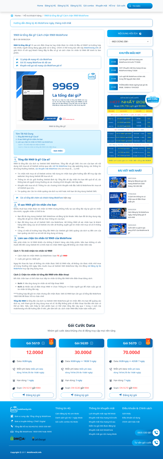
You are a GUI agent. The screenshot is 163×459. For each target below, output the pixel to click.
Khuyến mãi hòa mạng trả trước (103, 417)
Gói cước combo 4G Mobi (66, 421)
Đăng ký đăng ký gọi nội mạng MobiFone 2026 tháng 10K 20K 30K (137, 183)
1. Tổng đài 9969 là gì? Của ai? (27, 137)
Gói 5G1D (33, 343)
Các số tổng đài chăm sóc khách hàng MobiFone (41, 197)
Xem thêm (58, 151)
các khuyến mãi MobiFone (46, 168)
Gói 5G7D (130, 343)
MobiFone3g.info (91, 47)
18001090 (37, 431)
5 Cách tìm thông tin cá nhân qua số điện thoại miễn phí (136, 199)
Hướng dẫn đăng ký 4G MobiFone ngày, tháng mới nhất (42, 23)
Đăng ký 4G (50, 5)
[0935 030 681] (156, 432)
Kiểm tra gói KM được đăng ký (102, 426)
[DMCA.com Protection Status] (17, 438)
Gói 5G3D (81, 343)
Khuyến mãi (101, 5)
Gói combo (88, 5)
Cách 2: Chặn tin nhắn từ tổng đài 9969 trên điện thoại (37, 147)
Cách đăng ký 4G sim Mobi (67, 413)
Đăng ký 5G (76, 5)
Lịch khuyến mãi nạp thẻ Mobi (102, 413)
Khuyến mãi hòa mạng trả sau (102, 421)
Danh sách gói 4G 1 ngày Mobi (69, 417)
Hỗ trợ (112, 5)
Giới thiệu (126, 413)
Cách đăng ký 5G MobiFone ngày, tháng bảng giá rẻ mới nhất (138, 214)
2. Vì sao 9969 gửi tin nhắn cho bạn (29, 139)
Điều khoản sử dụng (131, 417)
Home (40, 5)
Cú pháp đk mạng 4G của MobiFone (36, 59)
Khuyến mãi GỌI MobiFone (101, 430)
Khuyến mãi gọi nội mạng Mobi (103, 434)
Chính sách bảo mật (131, 421)
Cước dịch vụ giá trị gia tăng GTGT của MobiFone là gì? (138, 230)
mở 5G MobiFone (60, 166)
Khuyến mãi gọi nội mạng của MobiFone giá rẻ (41, 65)
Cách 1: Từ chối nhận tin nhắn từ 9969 (31, 145)
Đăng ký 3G (63, 5)
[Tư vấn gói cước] (156, 442)
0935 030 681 (45, 426)
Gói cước (121, 5)
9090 (49, 431)
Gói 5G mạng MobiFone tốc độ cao (35, 62)
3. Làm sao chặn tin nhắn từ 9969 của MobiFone (34, 142)
